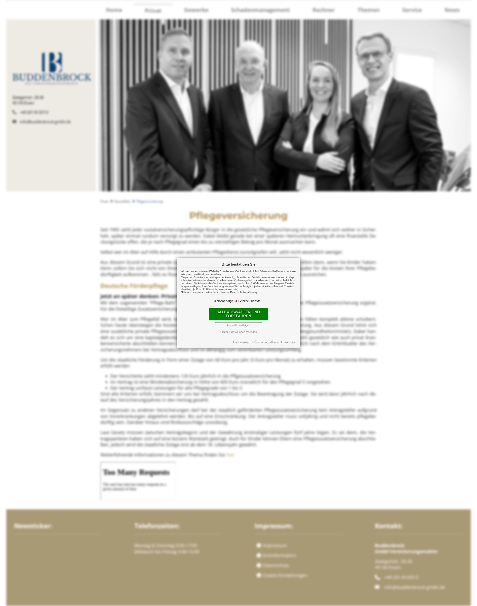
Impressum (290, 342)
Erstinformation (241, 342)
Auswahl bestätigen (238, 325)
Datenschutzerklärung (266, 342)
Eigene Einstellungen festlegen (238, 331)
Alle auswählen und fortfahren (238, 314)
